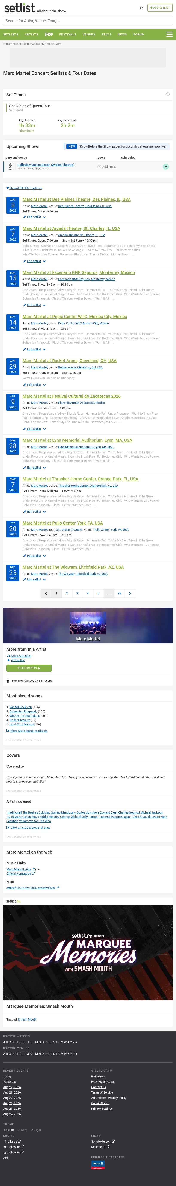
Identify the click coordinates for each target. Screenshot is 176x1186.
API (5, 1157)
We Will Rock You (21, 707)
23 (119, 593)
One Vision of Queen (69, 529)
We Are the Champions (25, 715)
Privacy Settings (102, 1108)
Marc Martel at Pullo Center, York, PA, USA (63, 523)
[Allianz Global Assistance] (98, 1164)
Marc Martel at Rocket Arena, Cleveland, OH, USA (70, 360)
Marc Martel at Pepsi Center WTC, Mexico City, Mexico (75, 316)
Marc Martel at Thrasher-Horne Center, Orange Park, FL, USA (80, 478)
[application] (88, 952)
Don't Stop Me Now (22, 724)
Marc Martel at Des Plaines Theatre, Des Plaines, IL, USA (77, 199)
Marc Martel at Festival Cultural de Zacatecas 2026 (72, 396)
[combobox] (88, 21)
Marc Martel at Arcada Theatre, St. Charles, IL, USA (71, 228)
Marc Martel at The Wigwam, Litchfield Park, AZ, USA (73, 567)
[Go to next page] (130, 593)
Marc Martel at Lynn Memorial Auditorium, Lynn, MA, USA (77, 440)
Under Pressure (20, 720)
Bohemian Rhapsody (23, 711)
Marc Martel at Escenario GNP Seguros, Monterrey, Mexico (79, 272)
